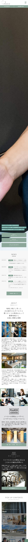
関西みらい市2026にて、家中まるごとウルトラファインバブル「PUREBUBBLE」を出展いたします (17, 262)
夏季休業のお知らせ (18, 275)
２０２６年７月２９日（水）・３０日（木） (15, 287)
